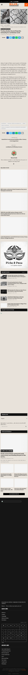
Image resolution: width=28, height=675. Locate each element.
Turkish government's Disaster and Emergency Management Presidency (13, 128)
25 (7, 638)
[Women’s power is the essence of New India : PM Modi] (7, 483)
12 (10, 633)
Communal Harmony (6, 650)
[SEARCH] (26, 426)
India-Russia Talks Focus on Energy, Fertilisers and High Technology (15, 297)
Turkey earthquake (5, 125)
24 (3, 638)
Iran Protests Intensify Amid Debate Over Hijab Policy (6, 475)
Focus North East (5, 654)
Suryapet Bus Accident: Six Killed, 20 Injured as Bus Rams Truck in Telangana (16, 276)
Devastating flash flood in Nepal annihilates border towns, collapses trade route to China (16, 283)
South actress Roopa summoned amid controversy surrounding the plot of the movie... (13, 455)
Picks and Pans (5, 658)
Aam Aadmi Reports (6, 649)
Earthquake (3, 123)
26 (10, 638)
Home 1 (9, 673)
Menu (23, 272)
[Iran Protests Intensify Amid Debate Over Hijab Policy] (7, 468)
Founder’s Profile (15, 673)
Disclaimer (4, 620)
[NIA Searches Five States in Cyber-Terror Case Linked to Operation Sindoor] (4, 292)
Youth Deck (4, 662)
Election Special (5, 652)
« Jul (3, 642)
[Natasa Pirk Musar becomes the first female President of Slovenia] (20, 468)
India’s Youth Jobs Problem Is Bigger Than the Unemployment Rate (17, 304)
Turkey (24, 123)
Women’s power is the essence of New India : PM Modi (6, 489)
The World (4, 660)
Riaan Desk (4, 34)
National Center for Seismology (14, 123)
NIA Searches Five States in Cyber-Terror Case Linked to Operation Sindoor (16, 291)
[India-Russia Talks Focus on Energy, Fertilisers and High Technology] (4, 298)
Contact (3, 614)
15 (21, 633)
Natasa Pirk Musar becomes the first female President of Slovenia (20, 475)
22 (21, 635)
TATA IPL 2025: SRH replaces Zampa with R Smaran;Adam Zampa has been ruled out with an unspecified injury (13, 214)
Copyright (4, 616)
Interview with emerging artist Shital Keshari (20, 489)
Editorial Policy (5, 618)
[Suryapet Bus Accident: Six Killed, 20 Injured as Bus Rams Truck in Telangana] (4, 277)
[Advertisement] (14, 51)
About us (3, 612)
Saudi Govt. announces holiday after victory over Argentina (14, 140)
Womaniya (4, 663)
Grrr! (3, 656)
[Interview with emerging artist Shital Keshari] (20, 483)
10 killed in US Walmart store (14, 147)
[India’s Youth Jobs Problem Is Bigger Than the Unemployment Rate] (4, 305)
